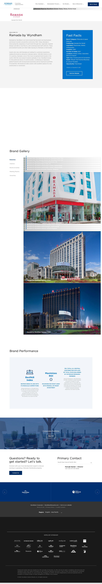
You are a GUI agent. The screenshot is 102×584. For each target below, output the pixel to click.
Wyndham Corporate (36, 505)
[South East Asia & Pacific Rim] (75, 462)
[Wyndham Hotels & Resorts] (8, 4)
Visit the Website (74, 73)
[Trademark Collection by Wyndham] (17, 546)
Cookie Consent (60, 507)
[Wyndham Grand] (28, 541)
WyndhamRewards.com (52, 505)
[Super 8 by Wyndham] (84, 551)
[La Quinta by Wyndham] (39, 546)
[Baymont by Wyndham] (17, 551)
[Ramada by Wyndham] (28, 551)
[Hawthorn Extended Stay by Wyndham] (73, 546)
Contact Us (15, 473)
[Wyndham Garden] (62, 546)
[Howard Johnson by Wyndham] (45, 556)
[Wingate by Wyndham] (51, 546)
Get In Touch (93, 4)
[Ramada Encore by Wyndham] (39, 551)
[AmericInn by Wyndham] (84, 546)
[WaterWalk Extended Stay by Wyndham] (73, 541)
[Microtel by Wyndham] (51, 551)
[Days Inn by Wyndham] (73, 551)
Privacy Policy (50, 507)
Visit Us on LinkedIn (66, 505)
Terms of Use (40, 507)
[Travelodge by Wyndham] (56, 556)
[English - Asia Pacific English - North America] (54, 512)
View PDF (51, 436)
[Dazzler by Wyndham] (62, 541)
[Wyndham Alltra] (28, 546)
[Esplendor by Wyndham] (51, 541)
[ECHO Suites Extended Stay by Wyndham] (62, 551)
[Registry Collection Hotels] (17, 541)
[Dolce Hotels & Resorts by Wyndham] (39, 541)
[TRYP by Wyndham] (84, 541)
